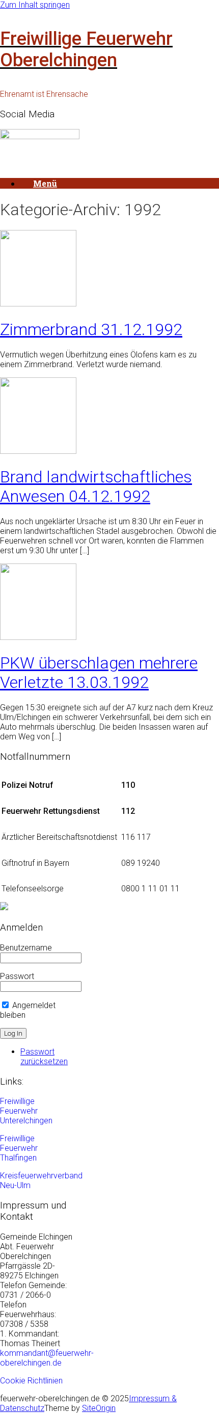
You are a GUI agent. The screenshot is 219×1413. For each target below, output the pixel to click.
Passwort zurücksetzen (44, 1056)
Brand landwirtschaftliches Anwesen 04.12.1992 (96, 486)
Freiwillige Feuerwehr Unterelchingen (26, 1110)
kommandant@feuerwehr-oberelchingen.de (47, 1358)
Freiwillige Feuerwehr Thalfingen (19, 1148)
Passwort (17, 976)
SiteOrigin (99, 1408)
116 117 (136, 837)
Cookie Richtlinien (31, 1380)
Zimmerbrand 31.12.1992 (91, 329)
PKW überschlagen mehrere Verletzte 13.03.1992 (99, 672)
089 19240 (140, 863)
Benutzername (26, 948)
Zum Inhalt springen (35, 5)
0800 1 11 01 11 (150, 888)
